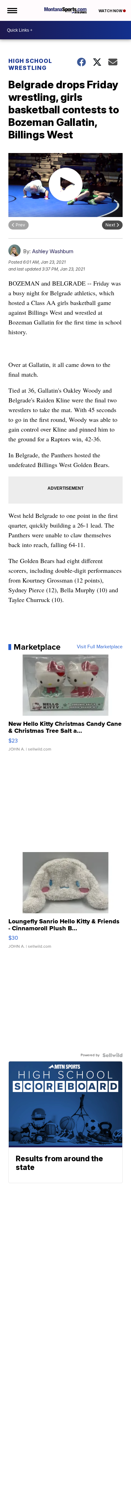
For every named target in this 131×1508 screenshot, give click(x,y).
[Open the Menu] (11, 10)
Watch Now (111, 11)
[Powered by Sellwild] (112, 1055)
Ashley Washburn (52, 251)
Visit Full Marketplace (100, 646)
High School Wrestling (30, 64)
